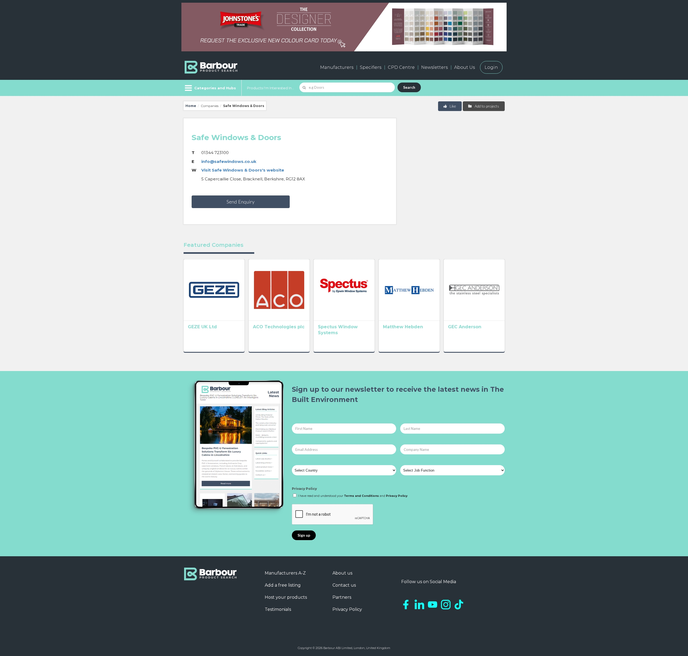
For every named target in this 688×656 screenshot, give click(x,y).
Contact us (344, 585)
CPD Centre (401, 67)
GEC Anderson (464, 326)
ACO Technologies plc (278, 326)
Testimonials (278, 609)
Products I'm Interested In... (270, 88)
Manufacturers (336, 67)
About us (342, 573)
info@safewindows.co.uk (228, 161)
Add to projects (486, 106)
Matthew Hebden (403, 326)
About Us (464, 67)
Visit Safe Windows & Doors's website (242, 170)
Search (409, 87)
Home (190, 106)
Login (491, 67)
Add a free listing (283, 585)
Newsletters (434, 67)
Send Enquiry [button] (241, 202)
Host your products (286, 597)
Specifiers (370, 67)
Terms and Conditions (361, 496)
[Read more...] (214, 289)
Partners (341, 597)
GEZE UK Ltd (202, 326)
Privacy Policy (304, 489)
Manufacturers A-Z (285, 573)
